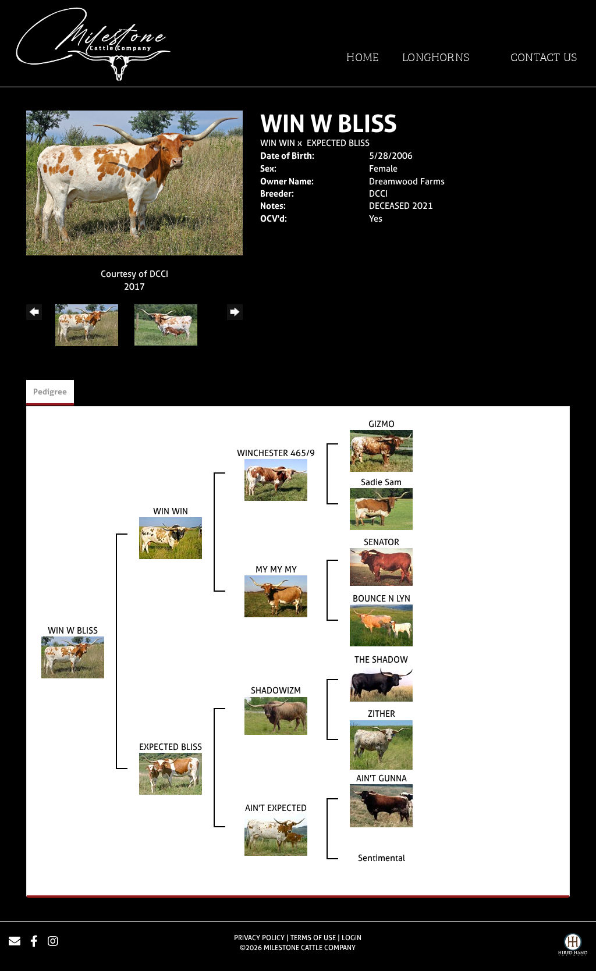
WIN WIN (277, 143)
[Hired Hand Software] (572, 946)
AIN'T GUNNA (381, 778)
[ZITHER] (381, 744)
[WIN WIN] (170, 537)
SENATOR (381, 542)
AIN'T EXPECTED (276, 808)
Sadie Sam (381, 482)
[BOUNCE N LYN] (381, 624)
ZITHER (381, 713)
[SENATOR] (381, 566)
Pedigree (50, 391)
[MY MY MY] (275, 595)
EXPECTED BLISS (338, 143)
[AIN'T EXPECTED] (275, 834)
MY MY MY (276, 569)
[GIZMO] (381, 450)
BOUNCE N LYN (381, 598)
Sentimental (381, 858)
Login (351, 937)
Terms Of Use (313, 937)
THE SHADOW (381, 659)
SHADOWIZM (276, 690)
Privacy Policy (259, 937)
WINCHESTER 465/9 (276, 453)
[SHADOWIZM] (275, 715)
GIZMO (381, 424)
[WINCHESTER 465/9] (275, 479)
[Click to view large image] (134, 182)
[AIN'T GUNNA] (381, 805)
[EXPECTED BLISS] (170, 773)
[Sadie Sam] (381, 508)
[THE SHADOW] (381, 683)
